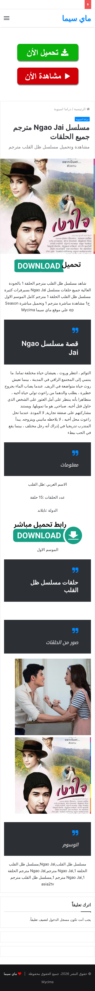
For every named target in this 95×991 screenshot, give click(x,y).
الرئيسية (80, 109)
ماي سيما (10, 974)
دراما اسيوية (62, 109)
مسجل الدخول (59, 920)
